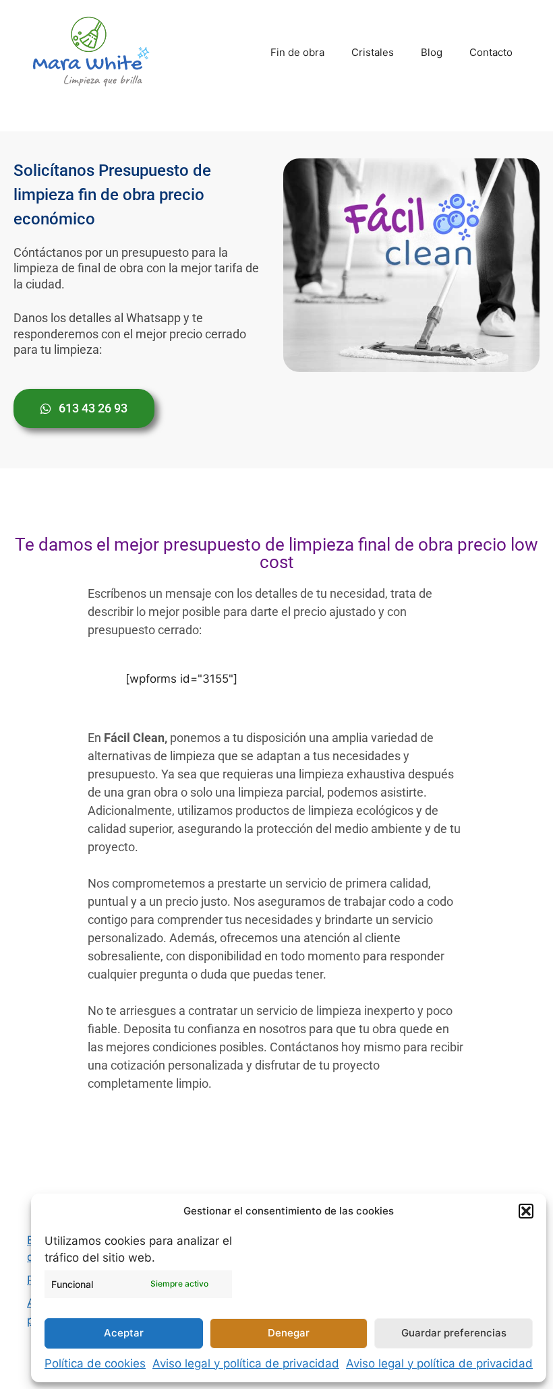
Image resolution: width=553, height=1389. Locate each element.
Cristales (372, 52)
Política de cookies (95, 1363)
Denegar (289, 1332)
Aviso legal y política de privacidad (245, 1363)
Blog (431, 52)
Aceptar (124, 1332)
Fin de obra (297, 52)
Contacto (491, 52)
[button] (526, 1211)
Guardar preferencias (453, 1332)
